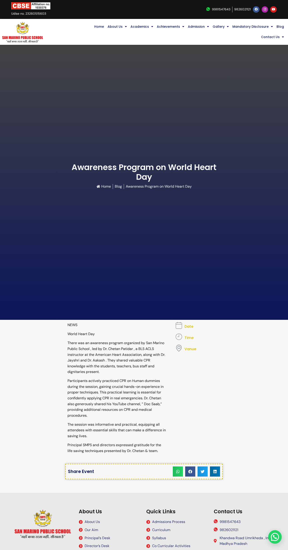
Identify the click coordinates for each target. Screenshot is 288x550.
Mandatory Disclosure (250, 26)
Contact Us (270, 37)
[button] (178, 471)
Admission (196, 26)
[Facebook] (256, 9)
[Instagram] (265, 9)
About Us (115, 26)
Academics (139, 26)
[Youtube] (273, 9)
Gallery (219, 26)
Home (99, 26)
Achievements (168, 26)
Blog (280, 26)
